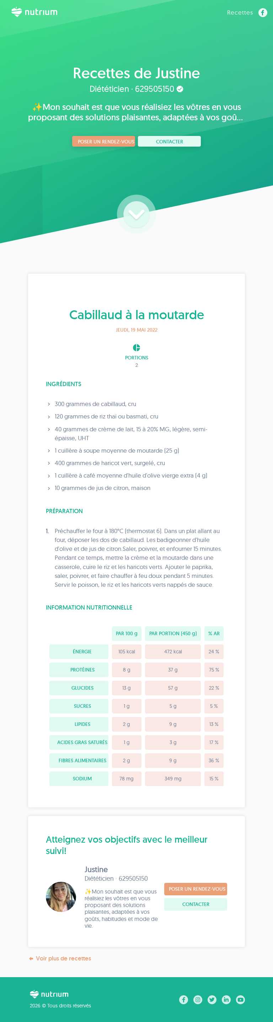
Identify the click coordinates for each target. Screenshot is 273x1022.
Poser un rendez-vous (106, 141)
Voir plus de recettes (63, 958)
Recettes (240, 12)
